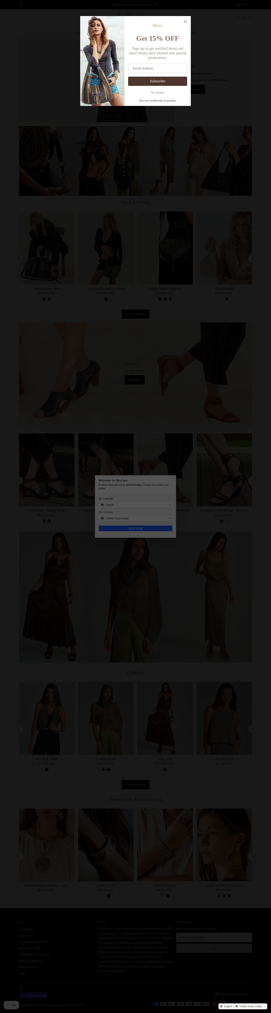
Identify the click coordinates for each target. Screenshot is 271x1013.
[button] (242, 1006)
